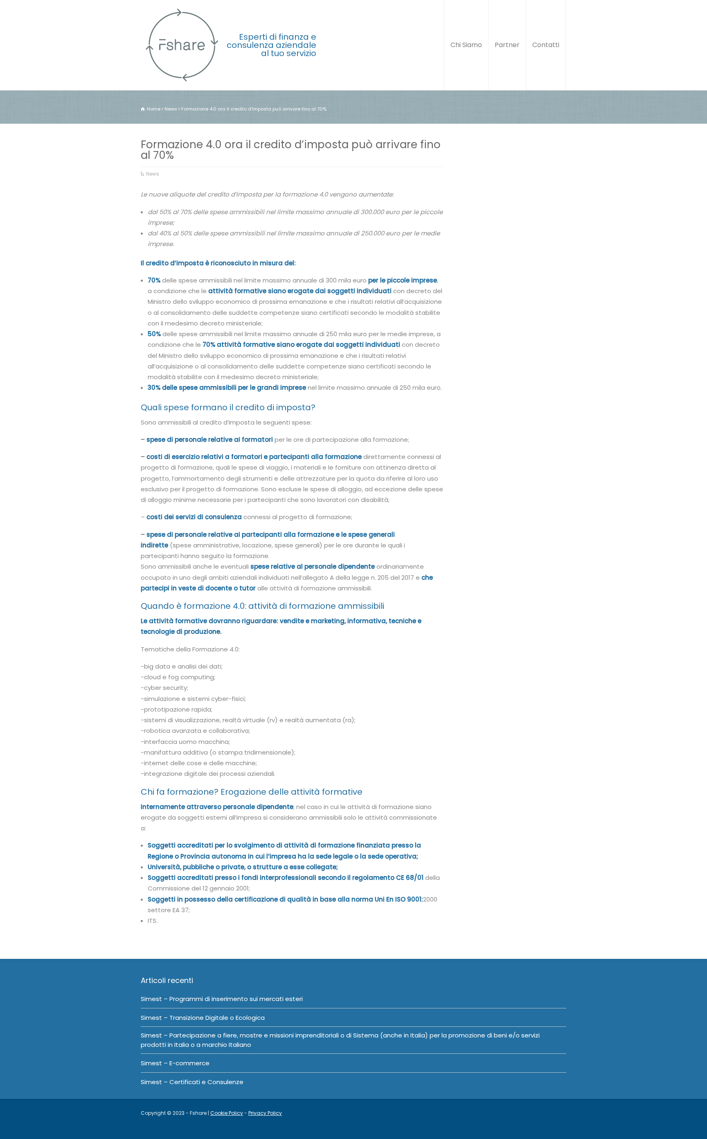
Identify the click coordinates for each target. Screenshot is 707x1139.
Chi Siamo (466, 45)
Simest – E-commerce (175, 1063)
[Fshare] (182, 45)
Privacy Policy (265, 1113)
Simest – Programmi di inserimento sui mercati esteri (222, 998)
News (152, 173)
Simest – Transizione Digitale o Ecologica (203, 1017)
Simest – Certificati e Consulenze (192, 1082)
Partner (507, 45)
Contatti (545, 45)
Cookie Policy (226, 1113)
